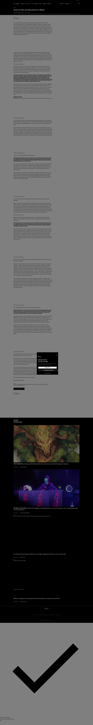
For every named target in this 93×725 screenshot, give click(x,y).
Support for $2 (47, 367)
